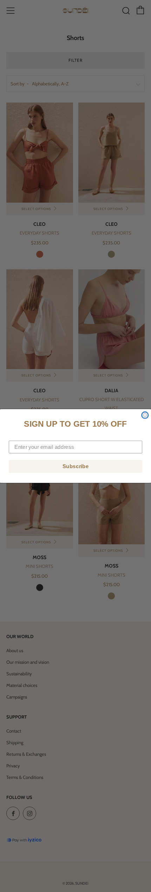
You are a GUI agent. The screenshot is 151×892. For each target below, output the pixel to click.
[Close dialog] (145, 415)
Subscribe (76, 466)
